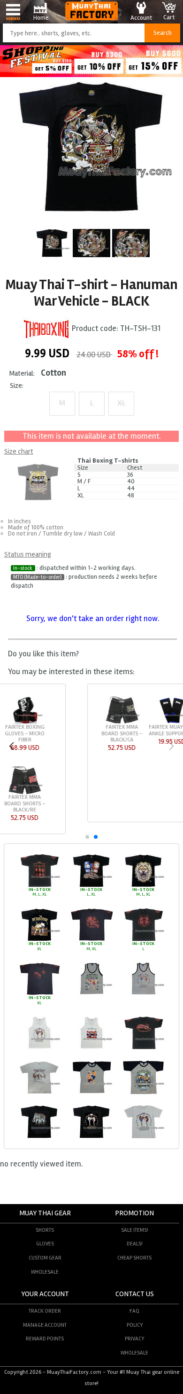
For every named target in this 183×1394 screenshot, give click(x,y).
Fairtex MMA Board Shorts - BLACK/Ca (38, 733)
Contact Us (134, 1294)
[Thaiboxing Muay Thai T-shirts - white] (39, 1048)
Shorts (45, 1230)
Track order (45, 1310)
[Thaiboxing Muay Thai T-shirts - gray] (91, 994)
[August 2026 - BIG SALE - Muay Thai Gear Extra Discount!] (91, 74)
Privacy (134, 1338)
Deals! (135, 1243)
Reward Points (45, 1338)
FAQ (134, 1310)
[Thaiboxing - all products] (46, 328)
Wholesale (45, 1271)
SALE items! (134, 1230)
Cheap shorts (134, 1257)
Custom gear (45, 1257)
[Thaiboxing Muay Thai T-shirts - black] (39, 886)
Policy (135, 1325)
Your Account (45, 1294)
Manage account (45, 1325)
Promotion (134, 1213)
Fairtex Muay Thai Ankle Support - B (88, 730)
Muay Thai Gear (45, 1213)
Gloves (45, 1243)
